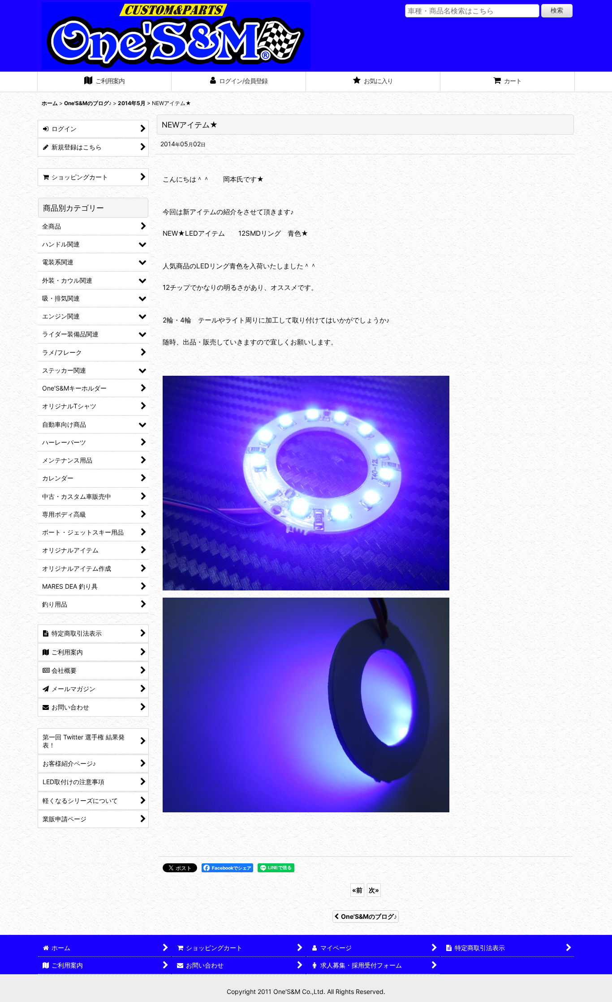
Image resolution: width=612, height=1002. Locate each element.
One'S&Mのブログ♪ (369, 916)
